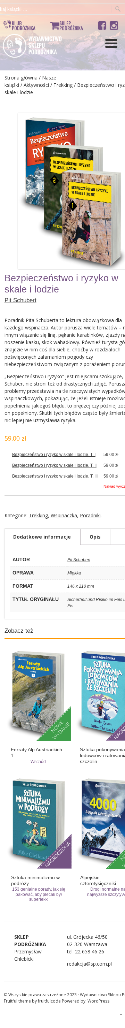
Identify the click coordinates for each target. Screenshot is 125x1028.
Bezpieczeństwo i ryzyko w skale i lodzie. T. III (55, 476)
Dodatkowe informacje (42, 536)
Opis (95, 536)
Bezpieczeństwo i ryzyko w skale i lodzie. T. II (54, 465)
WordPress (98, 1001)
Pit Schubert (20, 300)
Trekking (63, 85)
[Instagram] (114, 24)
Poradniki (90, 515)
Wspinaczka (64, 515)
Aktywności (36, 85)
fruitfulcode (49, 1001)
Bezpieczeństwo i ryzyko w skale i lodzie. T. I (53, 454)
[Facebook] (102, 24)
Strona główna (21, 77)
